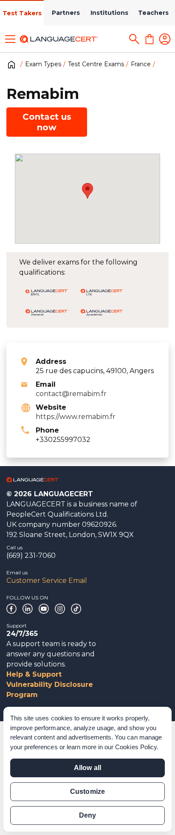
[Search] (134, 39)
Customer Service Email (46, 580)
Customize (87, 791)
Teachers (153, 13)
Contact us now (47, 122)
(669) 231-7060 (31, 555)
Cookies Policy (136, 747)
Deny (87, 815)
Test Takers (22, 13)
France (141, 64)
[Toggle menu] (10, 39)
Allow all (87, 767)
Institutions (109, 13)
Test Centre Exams (96, 64)
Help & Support (34, 674)
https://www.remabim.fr (76, 417)
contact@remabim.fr (71, 394)
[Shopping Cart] (149, 39)
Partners (66, 13)
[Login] (165, 39)
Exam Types (43, 64)
